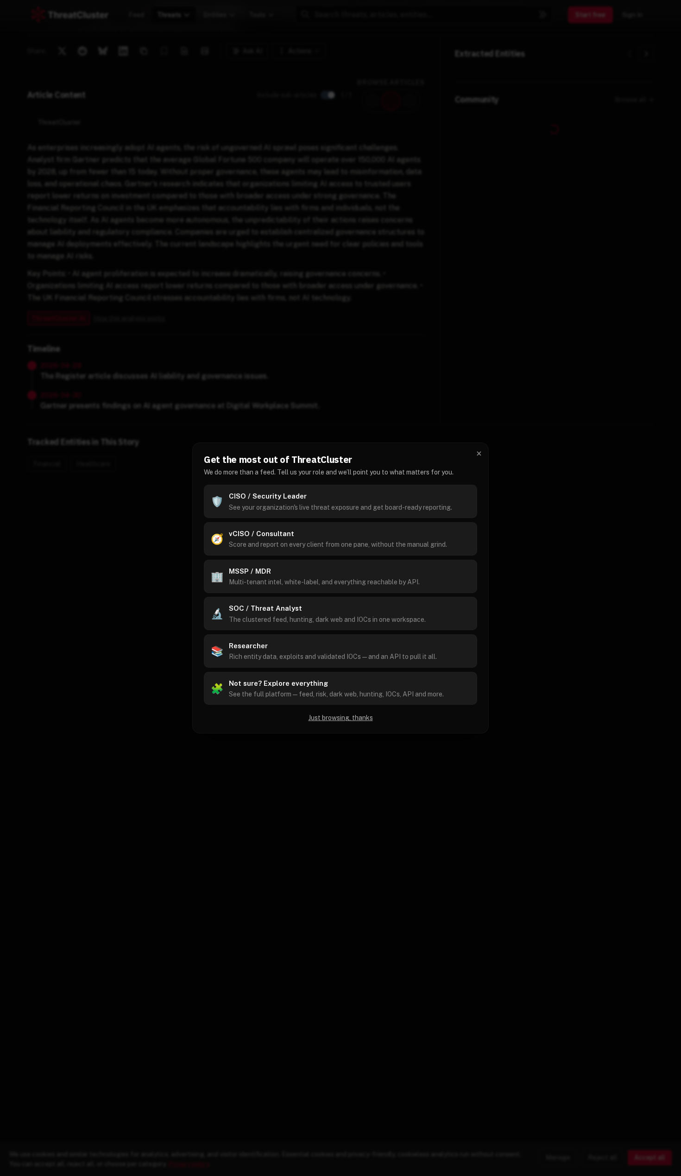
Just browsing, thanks (341, 717)
